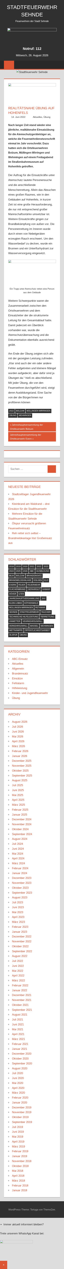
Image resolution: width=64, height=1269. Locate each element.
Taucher (46, 612)
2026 (25, 571)
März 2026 (18, 746)
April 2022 (18, 975)
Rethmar (40, 607)
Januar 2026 (19, 756)
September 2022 (22, 951)
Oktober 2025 (20, 770)
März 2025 (18, 804)
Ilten (21, 594)
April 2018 (18, 1175)
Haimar (46, 589)
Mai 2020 (17, 1083)
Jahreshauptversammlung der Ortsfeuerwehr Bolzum (26, 426)
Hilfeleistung (19, 688)
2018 (11, 566)
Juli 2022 (17, 961)
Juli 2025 (17, 785)
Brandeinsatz (34, 576)
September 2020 (22, 1063)
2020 (25, 566)
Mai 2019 (17, 1136)
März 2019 (18, 1146)
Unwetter (14, 621)
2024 (11, 571)
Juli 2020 (17, 1073)
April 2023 (18, 917)
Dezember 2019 (21, 1107)
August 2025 (19, 780)
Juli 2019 (17, 1127)
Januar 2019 (19, 1156)
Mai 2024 (17, 853)
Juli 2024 (17, 843)
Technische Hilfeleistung (23, 617)
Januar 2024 (19, 873)
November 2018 (21, 1161)
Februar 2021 (20, 1044)
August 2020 (19, 1068)
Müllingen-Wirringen (38, 411)
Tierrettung (47, 617)
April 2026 (18, 741)
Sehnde (13, 612)
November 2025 (21, 765)
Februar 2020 (20, 1097)
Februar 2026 (20, 751)
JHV (43, 598)
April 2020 (18, 1088)
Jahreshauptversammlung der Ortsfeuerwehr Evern (25, 436)
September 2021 (22, 1009)
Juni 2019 (18, 1131)
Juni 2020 (18, 1078)
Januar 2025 (19, 814)
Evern (12, 585)
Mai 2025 (17, 795)
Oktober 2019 (20, 1117)
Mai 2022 (17, 970)
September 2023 (22, 892)
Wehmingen (25, 415)
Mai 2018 (17, 1170)
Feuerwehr (33, 585)
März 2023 (18, 921)
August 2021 (19, 1014)
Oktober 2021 (20, 1005)
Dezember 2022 (21, 936)
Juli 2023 (17, 902)
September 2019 (22, 1122)
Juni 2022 (18, 965)
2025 (18, 571)
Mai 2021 (17, 1029)
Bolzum (20, 411)
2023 (46, 566)
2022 (11, 411)
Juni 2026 (18, 731)
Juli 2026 (17, 726)
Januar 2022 (19, 990)
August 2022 (19, 956)
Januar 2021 (19, 1048)
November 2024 (21, 824)
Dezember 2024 (21, 819)
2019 (18, 566)
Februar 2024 (20, 868)
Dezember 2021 (21, 995)
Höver (12, 594)
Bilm (11, 576)
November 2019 (21, 1112)
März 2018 (18, 1180)
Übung (46, 117)
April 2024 (18, 858)
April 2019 (18, 1141)
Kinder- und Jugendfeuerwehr (30, 693)
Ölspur (13, 635)
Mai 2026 (17, 736)
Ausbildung (42, 571)
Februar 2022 (20, 985)
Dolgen (37, 580)
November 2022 (21, 941)
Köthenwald (31, 603)
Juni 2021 (18, 1024)
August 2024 (19, 838)
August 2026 (19, 721)
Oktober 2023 (20, 887)
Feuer (21, 585)
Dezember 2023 (21, 878)
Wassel (34, 626)
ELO (46, 580)
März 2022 (18, 980)
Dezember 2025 (21, 760)
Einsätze (17, 678)
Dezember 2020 (21, 1053)
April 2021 (18, 1034)
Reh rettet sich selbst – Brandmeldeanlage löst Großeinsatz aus (30, 538)
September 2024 (22, 834)
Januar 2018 (19, 1190)
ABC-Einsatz (20, 659)
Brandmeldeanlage (20, 580)
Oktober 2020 (20, 1058)
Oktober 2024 (20, 829)
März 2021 (18, 1039)
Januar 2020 (19, 1102)
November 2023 (21, 882)
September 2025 (22, 775)
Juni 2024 (18, 848)
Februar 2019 (20, 1151)
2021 (32, 566)
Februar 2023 (20, 926)
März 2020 (18, 1092)
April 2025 (18, 799)
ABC (32, 571)
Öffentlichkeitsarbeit (37, 630)
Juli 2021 (17, 1019)
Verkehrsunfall (18, 626)
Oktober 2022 (20, 946)
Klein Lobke (15, 603)
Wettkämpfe (16, 630)
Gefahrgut (34, 589)
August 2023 (19, 897)
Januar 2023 (19, 931)
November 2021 (21, 1000)
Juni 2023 (18, 907)
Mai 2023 (17, 912)
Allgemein (18, 668)
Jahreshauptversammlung (24, 598)
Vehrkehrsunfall (33, 621)
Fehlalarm (18, 683)
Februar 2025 (20, 809)
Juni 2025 (18, 790)
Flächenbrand (17, 589)
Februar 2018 (20, 1185)
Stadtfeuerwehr (29, 612)
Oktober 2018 (20, 1166)
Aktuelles (37, 117)
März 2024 (18, 863)
